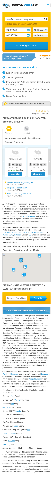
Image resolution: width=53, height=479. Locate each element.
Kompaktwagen (35, 379)
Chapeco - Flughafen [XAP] (17, 187)
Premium (5, 433)
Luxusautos (45, 374)
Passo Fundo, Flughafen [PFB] (19, 193)
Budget (14, 232)
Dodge (13, 433)
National (17, 234)
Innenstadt (26, 133)
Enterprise (6, 232)
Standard (6, 407)
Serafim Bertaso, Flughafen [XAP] (20, 182)
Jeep (16, 426)
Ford (12, 396)
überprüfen (15, 174)
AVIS (11, 234)
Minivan (5, 444)
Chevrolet (18, 400)
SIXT (20, 232)
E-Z (30, 234)
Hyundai (18, 411)
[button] (21, 260)
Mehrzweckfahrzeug (10, 374)
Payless (5, 234)
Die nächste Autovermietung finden (26, 310)
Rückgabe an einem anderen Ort (22, 23)
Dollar (42, 232)
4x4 (28, 429)
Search (38, 298)
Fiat (12, 403)
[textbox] (26, 19)
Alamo (36, 232)
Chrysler (11, 440)
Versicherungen (29, 216)
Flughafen (9, 133)
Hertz (25, 232)
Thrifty (30, 232)
